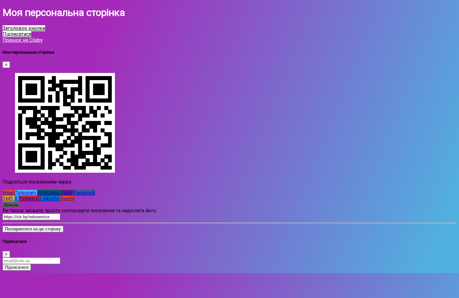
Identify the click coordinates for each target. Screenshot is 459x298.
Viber (67, 193)
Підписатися (16, 267)
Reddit (67, 199)
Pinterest (29, 199)
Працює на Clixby (22, 40)
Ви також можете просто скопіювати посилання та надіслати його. (79, 211)
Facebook (84, 193)
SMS (8, 199)
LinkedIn (50, 199)
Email (9, 193)
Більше (11, 205)
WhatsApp (49, 193)
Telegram (26, 193)
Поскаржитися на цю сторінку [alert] (33, 229)
